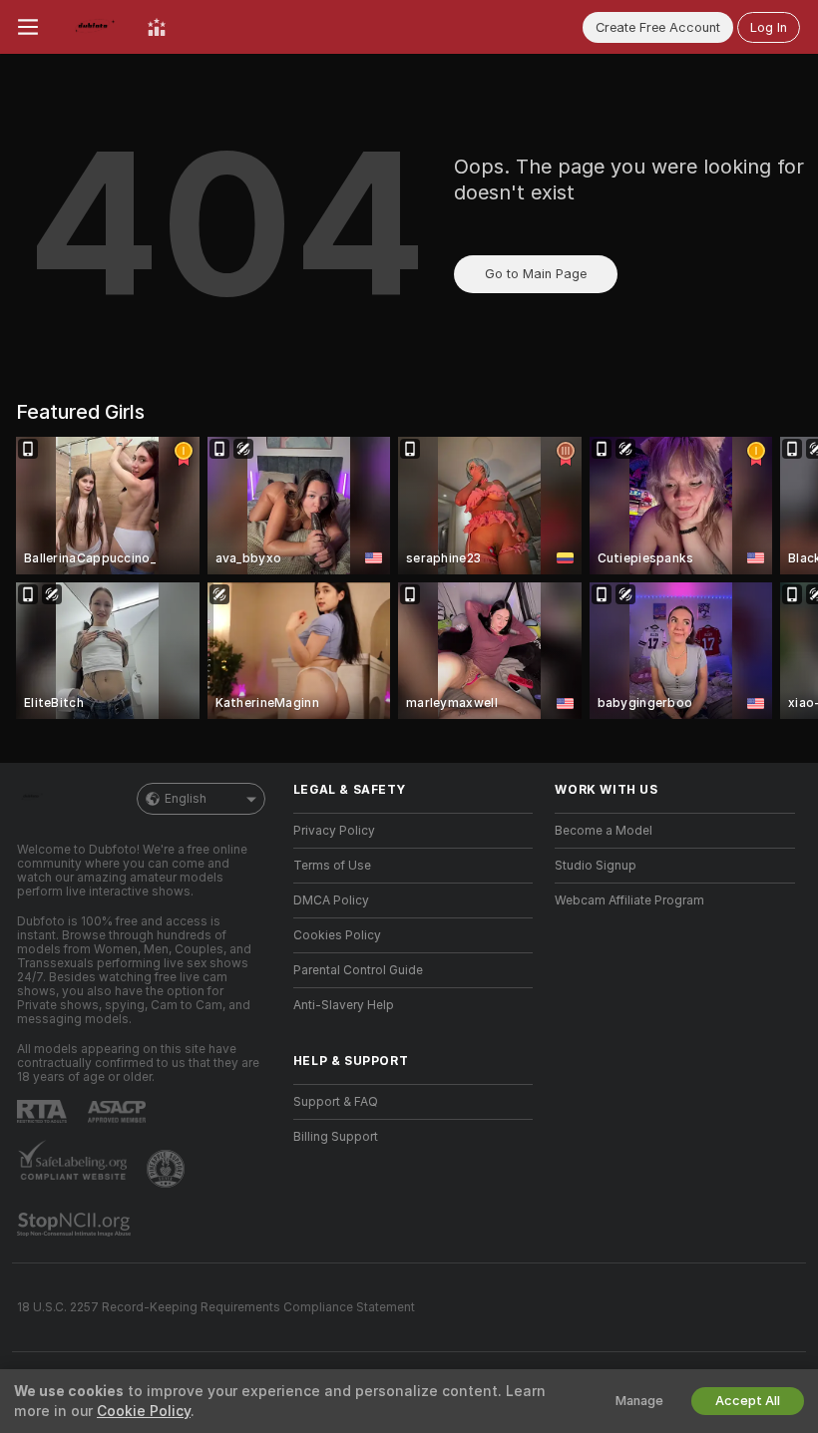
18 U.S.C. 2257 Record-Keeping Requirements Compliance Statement (216, 1307)
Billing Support (335, 1137)
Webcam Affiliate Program (629, 900)
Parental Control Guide (358, 970)
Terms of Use (332, 866)
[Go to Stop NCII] (76, 1225)
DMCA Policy (331, 900)
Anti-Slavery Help (343, 1005)
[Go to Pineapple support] (168, 1169)
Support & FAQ (335, 1102)
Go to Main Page (536, 273)
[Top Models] (157, 27)
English (185, 799)
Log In (768, 27)
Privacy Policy (334, 831)
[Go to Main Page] (93, 27)
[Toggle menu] (28, 27)
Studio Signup (595, 866)
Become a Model (603, 831)
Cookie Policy (144, 1411)
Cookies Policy (337, 935)
